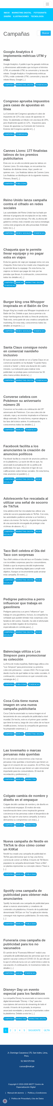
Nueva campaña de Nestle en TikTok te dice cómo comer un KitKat (25, 845)
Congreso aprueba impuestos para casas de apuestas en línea (26, 105)
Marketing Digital (22, 13)
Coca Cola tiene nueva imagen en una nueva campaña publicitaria (20, 705)
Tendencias (41, 85)
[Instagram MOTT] (40, 1071)
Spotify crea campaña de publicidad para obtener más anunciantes (25, 894)
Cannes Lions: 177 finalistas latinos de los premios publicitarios (25, 154)
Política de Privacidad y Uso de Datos (27, 1098)
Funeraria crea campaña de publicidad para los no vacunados (24, 944)
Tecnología (37, 16)
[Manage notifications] (5, 1101)
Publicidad (21, 184)
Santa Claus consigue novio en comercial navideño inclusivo (25, 351)
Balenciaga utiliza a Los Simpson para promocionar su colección (24, 655)
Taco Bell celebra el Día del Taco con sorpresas (24, 553)
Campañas (9, 85)
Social (19, 973)
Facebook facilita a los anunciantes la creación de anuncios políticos (24, 450)
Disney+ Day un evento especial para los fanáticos (24, 991)
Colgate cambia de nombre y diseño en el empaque (25, 798)
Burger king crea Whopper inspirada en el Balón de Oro (25, 304)
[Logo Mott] (11, 4)
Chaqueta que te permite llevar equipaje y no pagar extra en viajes (23, 253)
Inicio (7, 13)
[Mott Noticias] (47, 4)
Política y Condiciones (37, 1093)
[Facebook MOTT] (12, 1071)
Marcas (20, 283)
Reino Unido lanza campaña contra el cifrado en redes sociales (25, 204)
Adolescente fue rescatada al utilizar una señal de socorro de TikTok (25, 502)
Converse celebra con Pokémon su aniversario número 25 (22, 400)
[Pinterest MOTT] (33, 1071)
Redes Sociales (24, 233)
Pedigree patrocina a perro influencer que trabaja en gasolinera (24, 603)
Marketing (30, 779)
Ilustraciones (21, 16)
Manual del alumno (15, 1093)
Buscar (45, 33)
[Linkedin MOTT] (26, 1071)
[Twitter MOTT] (19, 1071)
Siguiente (34, 1030)
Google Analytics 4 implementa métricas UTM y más (24, 56)
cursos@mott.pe (26, 1066)
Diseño (7, 16)
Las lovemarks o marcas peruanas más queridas (22, 752)
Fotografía (40, 13)
